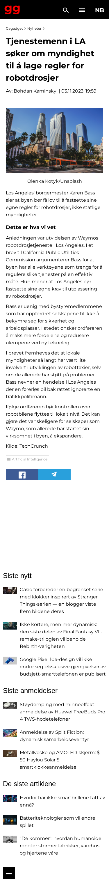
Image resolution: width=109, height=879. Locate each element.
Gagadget (12, 8)
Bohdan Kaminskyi (36, 91)
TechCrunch (33, 446)
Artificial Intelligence (29, 459)
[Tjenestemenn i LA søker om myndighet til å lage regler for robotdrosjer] (54, 140)
